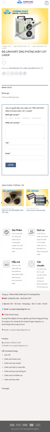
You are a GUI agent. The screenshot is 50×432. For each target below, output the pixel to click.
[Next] (48, 207)
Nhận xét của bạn (12, 123)
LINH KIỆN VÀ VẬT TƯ (21, 46)
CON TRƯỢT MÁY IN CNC (35, 210)
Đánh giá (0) (6, 87)
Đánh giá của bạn (12, 115)
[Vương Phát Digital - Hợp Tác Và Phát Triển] (25, 1)
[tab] (25, 87)
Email (8, 153)
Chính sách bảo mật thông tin (15, 371)
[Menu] (4, 2)
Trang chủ (6, 46)
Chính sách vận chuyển (12, 363)
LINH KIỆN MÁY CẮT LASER (18, 68)
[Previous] (1, 207)
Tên (7, 143)
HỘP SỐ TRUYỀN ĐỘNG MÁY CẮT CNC (12, 211)
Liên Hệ (7, 355)
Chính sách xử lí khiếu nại (13, 375)
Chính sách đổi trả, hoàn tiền (14, 367)
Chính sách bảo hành (11, 380)
